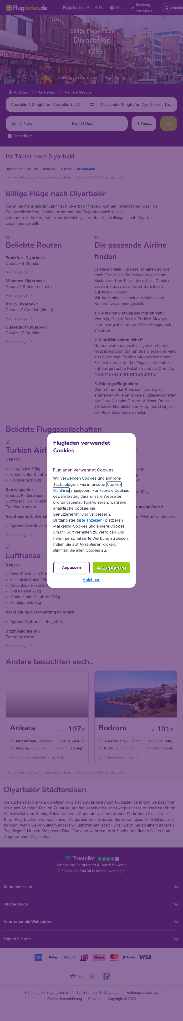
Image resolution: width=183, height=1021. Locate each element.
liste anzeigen (90, 520)
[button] (91, 579)
